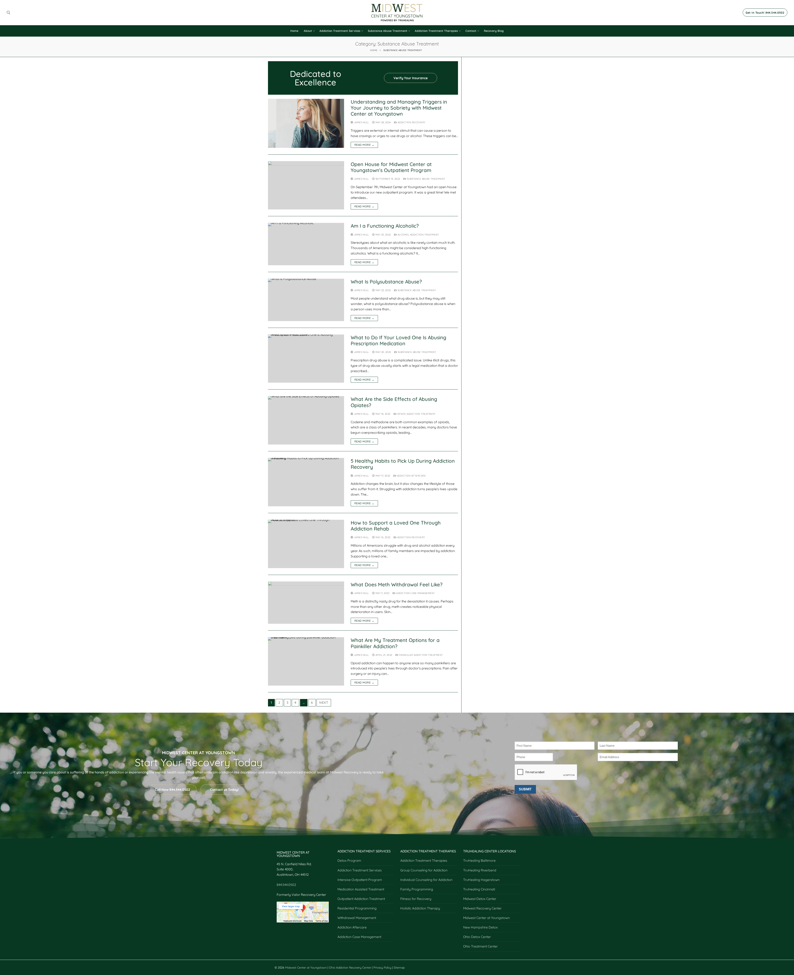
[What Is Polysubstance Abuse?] (306, 300)
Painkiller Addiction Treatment (420, 654)
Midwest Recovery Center (482, 908)
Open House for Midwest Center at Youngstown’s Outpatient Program (391, 167)
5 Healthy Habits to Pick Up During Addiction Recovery (403, 464)
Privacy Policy (382, 967)
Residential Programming (357, 908)
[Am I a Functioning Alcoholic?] (306, 244)
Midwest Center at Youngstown (486, 918)
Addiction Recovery (411, 122)
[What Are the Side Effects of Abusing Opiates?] (306, 420)
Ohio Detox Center (477, 937)
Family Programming (416, 889)
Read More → (364, 144)
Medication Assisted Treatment (360, 889)
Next (323, 702)
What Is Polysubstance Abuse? (386, 282)
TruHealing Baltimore (479, 860)
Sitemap (399, 967)
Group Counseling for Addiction (423, 870)
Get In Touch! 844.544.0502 (765, 12)
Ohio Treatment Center (480, 946)
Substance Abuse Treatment (425, 178)
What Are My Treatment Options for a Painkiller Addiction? (395, 643)
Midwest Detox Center (479, 899)
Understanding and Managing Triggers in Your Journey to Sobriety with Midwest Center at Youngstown (399, 108)
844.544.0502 (286, 885)
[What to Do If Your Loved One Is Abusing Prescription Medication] (306, 359)
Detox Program (349, 860)
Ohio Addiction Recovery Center (350, 967)
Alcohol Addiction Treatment (418, 234)
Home (373, 50)
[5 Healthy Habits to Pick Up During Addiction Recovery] (306, 482)
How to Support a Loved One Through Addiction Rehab (396, 526)
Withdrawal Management (356, 918)
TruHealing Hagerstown (481, 880)
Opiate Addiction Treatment (416, 413)
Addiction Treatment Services (359, 870)
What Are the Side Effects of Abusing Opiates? (394, 402)
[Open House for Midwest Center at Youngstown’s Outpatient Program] (306, 185)
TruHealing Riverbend (479, 870)
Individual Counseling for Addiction (426, 880)
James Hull (361, 122)
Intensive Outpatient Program (359, 880)
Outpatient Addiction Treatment (361, 899)
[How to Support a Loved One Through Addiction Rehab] (306, 544)
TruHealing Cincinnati (479, 889)
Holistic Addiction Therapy (420, 908)
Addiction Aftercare (411, 475)
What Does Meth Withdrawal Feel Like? (396, 585)
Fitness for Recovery (415, 899)
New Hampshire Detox (480, 927)
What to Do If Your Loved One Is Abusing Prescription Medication (398, 341)
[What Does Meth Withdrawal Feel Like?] (306, 603)
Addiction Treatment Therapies (423, 860)
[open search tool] (8, 12)
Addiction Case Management (415, 593)
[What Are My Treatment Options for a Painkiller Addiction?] (306, 661)
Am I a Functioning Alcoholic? (385, 226)
